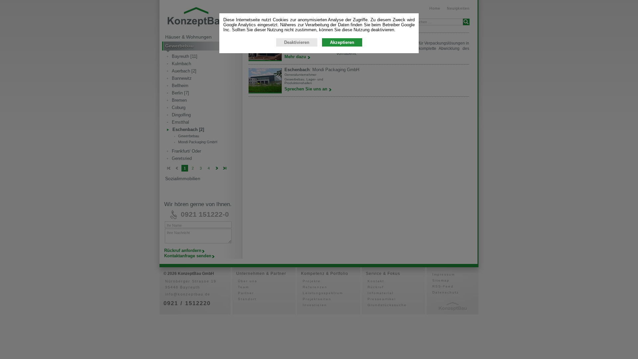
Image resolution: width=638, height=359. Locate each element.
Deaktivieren (296, 42)
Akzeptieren (342, 42)
